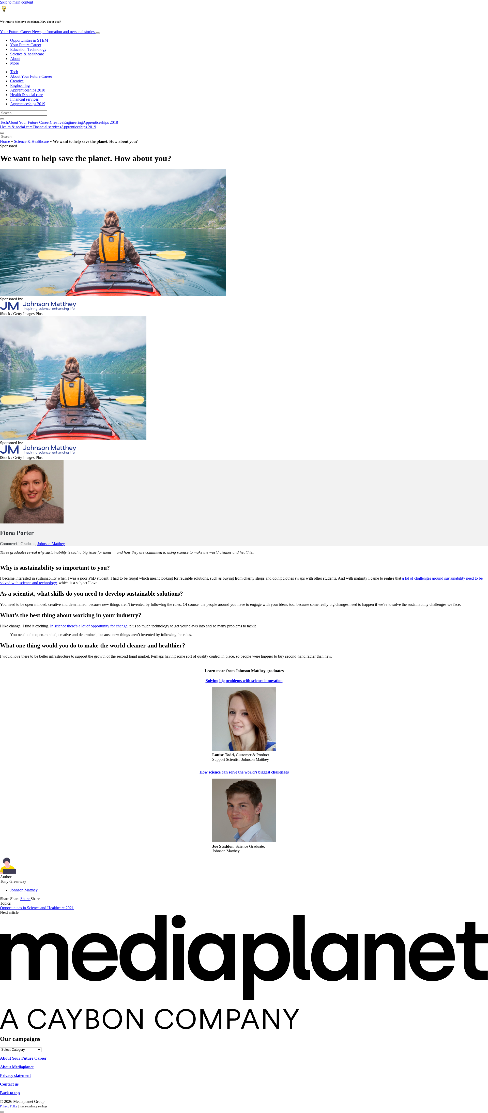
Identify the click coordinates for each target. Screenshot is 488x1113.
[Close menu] (2, 133)
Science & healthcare (27, 54)
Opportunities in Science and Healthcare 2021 (37, 908)
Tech (14, 72)
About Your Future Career (31, 76)
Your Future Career (47, 31)
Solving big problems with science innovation (244, 680)
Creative (17, 81)
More (14, 63)
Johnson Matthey (51, 544)
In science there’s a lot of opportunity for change (88, 626)
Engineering (20, 85)
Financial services (24, 99)
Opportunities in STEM (29, 40)
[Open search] (2, 119)
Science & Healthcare (31, 141)
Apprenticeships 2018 (27, 90)
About (15, 58)
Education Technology (28, 49)
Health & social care (26, 94)
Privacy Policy (9, 1106)
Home (5, 141)
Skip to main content (16, 2)
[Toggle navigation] (98, 33)
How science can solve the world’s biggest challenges (244, 772)
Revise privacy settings (33, 1106)
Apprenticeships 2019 (27, 104)
